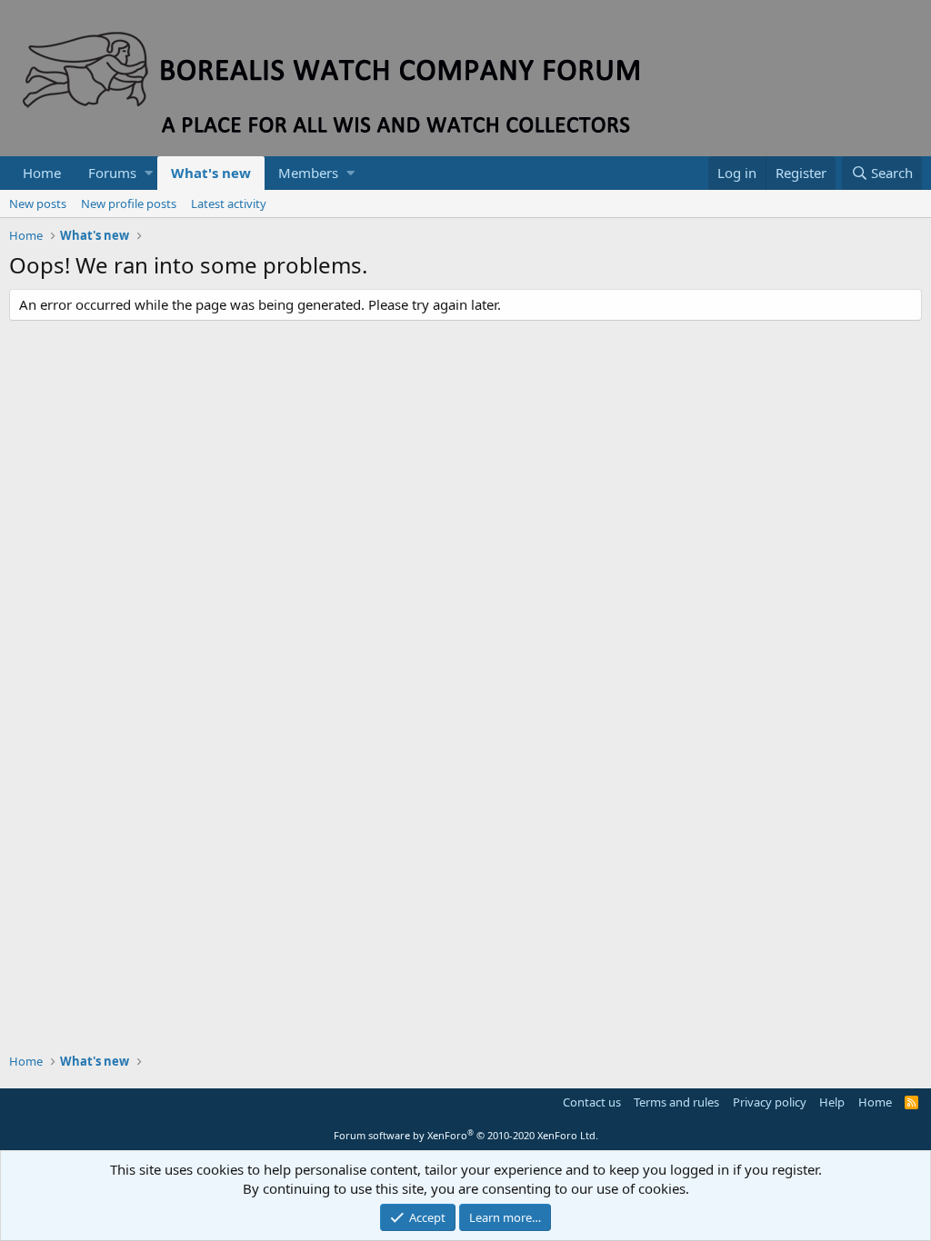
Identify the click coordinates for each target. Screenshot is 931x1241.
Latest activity (228, 203)
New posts (37, 203)
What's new (211, 173)
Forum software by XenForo (466, 1135)
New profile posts (128, 203)
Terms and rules (676, 1102)
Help (832, 1102)
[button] (148, 173)
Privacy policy (769, 1102)
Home (42, 173)
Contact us (592, 1102)
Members (308, 173)
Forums (112, 173)
